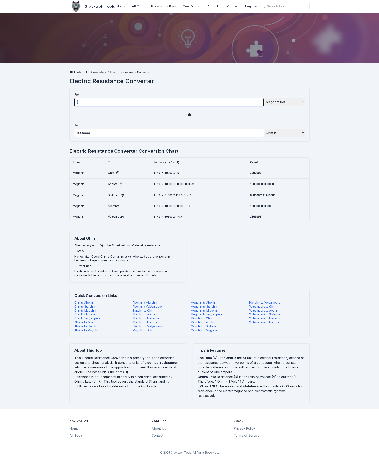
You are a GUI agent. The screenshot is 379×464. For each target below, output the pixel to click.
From (77, 94)
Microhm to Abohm (203, 322)
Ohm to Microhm (85, 314)
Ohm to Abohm (84, 302)
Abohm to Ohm (84, 322)
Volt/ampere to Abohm (263, 310)
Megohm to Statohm (204, 306)
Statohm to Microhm (145, 322)
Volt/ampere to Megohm (265, 318)
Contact (233, 6)
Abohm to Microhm (145, 302)
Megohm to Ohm (143, 330)
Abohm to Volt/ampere (147, 306)
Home (121, 6)
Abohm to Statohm (86, 326)
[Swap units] (189, 115)
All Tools (138, 6)
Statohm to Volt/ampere (148, 326)
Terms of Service (247, 435)
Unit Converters (95, 72)
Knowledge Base (164, 6)
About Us (214, 6)
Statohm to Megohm (146, 318)
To (76, 125)
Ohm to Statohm (84, 306)
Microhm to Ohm (201, 318)
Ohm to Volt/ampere (87, 318)
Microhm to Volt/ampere (264, 302)
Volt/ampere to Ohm (262, 306)
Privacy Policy (244, 428)
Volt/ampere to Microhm (264, 322)
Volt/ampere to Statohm (264, 314)
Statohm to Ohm (143, 310)
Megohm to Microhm (204, 310)
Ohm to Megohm (85, 310)
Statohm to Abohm (144, 314)
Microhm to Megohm (204, 330)
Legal (249, 6)
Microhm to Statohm (204, 326)
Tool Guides (192, 6)
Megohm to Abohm (203, 302)
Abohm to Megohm (86, 330)
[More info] (117, 172)
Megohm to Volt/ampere (206, 314)
